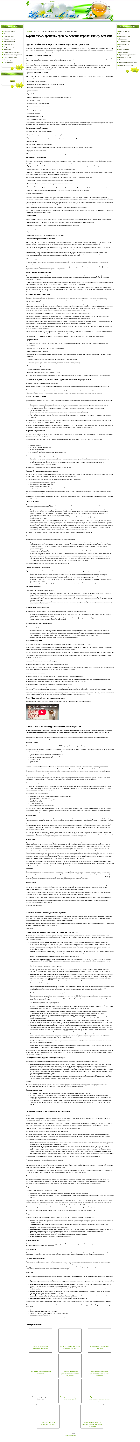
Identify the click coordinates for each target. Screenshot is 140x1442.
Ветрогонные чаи (124, 34)
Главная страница (9, 31)
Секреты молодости (10, 47)
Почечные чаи (123, 52)
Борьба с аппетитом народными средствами (99, 1347)
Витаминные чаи (124, 36)
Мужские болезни (9, 41)
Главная (52, 1)
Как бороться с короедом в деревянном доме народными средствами (99, 1373)
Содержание (68, 1435)
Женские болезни (9, 39)
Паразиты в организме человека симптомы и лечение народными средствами (99, 1399)
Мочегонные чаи (124, 47)
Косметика (7, 49)
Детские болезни (9, 36)
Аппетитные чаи (124, 31)
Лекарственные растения (11, 52)
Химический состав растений (13, 55)
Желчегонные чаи (124, 44)
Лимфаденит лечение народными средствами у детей (70, 1398)
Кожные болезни (9, 44)
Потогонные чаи (124, 49)
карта (74, 1435)
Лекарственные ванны (126, 65)
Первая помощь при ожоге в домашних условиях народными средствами (92, 1424)
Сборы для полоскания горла (128, 62)
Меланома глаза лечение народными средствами (40, 1347)
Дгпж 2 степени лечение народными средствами (47, 1423)
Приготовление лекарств (11, 57)
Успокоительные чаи (125, 60)
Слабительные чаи (125, 57)
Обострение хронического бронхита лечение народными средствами (70, 1373)
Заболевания (8, 34)
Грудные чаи (123, 39)
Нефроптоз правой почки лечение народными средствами (70, 1347)
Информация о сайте (10, 60)
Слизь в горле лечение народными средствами (40, 1372)
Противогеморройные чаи (127, 55)
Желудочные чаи (124, 41)
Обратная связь (8, 62)
